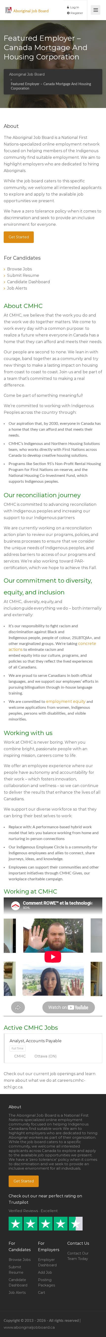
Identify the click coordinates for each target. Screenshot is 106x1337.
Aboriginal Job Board (31, 10)
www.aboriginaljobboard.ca (29, 1327)
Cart (41, 1292)
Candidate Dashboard (28, 282)
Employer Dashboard (47, 1262)
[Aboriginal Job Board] (8, 7)
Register (76, 13)
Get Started (19, 237)
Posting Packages (46, 1282)
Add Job (45, 1272)
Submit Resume (23, 275)
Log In (74, 7)
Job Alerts (17, 288)
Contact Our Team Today (77, 1256)
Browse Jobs (19, 269)
